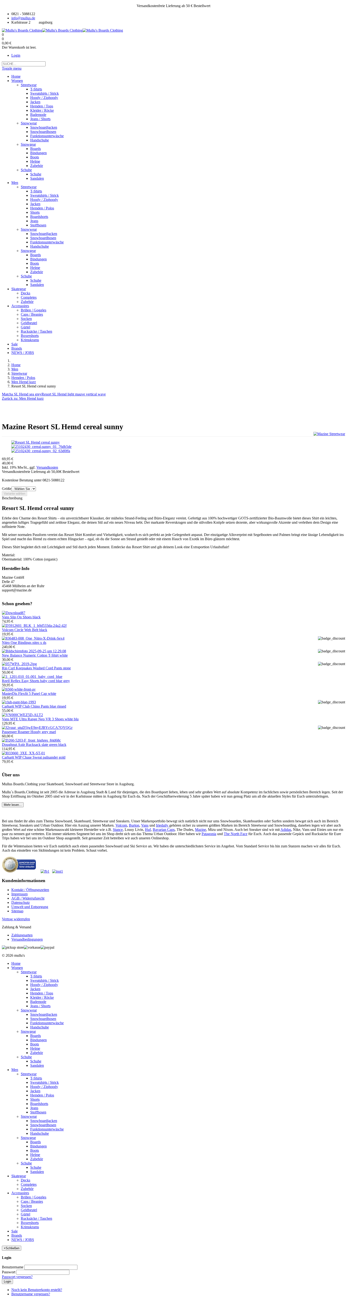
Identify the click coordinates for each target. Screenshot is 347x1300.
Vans (144, 825)
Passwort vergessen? (17, 1277)
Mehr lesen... (13, 805)
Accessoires (20, 1193)
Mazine (200, 830)
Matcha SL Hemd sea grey (22, 394)
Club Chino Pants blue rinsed (34, 706)
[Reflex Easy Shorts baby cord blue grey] (32, 677)
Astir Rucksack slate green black (34, 745)
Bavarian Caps (164, 830)
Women (17, 968)
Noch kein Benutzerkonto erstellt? (36, 1290)
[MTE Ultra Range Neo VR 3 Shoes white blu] (22, 715)
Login (15, 55)
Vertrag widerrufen (16, 919)
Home (16, 365)
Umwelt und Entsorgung (29, 907)
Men (14, 369)
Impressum (19, 894)
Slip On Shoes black (21, 617)
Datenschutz (20, 903)
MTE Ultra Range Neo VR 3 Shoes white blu (40, 719)
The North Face (235, 834)
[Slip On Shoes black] (13, 613)
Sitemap (17, 911)
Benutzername (12, 1267)
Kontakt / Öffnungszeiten (30, 890)
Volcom (121, 825)
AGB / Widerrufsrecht (27, 898)
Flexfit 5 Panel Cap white (29, 694)
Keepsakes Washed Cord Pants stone (36, 668)
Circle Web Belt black (24, 630)
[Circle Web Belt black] (34, 626)
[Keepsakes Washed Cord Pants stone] (19, 664)
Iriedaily (162, 825)
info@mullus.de (23, 18)
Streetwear (19, 373)
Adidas (285, 830)
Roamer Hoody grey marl (29, 732)
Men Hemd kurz (23, 382)
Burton (134, 825)
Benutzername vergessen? (30, 1294)
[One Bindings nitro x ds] (33, 638)
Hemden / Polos (23, 378)
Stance (118, 830)
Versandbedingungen (27, 939)
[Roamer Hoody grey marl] (37, 728)
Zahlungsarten (22, 935)
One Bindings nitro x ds (24, 643)
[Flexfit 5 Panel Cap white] (19, 689)
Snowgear (28, 1031)
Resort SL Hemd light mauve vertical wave (74, 394)
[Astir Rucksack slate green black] (31, 740)
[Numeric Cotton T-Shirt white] (34, 651)
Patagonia (209, 834)
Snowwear (29, 1010)
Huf (148, 830)
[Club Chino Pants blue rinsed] (19, 702)
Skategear (18, 1176)
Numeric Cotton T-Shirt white (35, 655)
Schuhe (26, 1057)
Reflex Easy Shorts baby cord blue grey (36, 681)
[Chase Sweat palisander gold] (23, 753)
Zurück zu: (23, 398)
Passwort (8, 1272)
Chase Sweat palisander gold (33, 757)
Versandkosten (47, 467)
